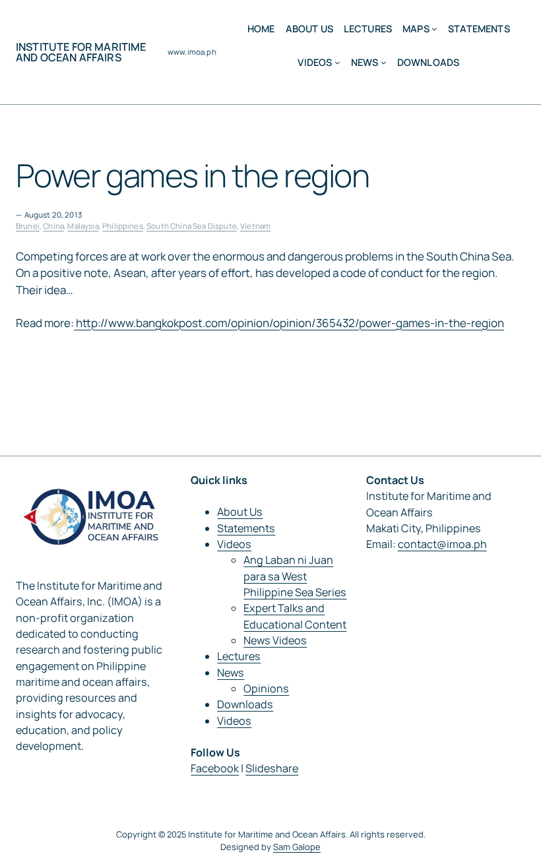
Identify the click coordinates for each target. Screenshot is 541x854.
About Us (240, 511)
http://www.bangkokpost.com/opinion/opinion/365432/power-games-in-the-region (289, 322)
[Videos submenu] (337, 62)
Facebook (215, 768)
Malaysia (82, 226)
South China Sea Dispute (191, 226)
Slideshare (271, 768)
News (230, 672)
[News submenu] (384, 62)
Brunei (28, 226)
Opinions (266, 688)
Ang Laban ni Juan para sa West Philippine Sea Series (294, 576)
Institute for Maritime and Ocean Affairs (81, 52)
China (53, 226)
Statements (246, 528)
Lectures (239, 656)
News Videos (275, 640)
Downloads (245, 704)
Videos (234, 544)
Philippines (122, 226)
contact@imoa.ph (442, 544)
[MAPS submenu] (434, 29)
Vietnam (255, 226)
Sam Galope (297, 847)
